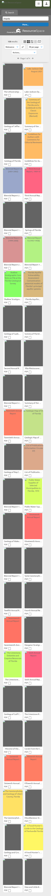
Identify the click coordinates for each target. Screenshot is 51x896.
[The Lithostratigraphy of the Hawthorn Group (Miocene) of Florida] (13, 77)
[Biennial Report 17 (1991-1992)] (13, 491)
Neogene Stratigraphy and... (37, 645)
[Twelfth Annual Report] (13, 595)
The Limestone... (12, 679)
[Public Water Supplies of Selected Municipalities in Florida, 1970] (33, 491)
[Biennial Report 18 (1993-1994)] (13, 872)
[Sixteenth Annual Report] (13, 768)
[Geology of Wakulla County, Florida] (13, 526)
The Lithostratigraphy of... (16, 91)
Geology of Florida (12, 161)
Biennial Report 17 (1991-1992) (17, 506)
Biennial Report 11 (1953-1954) (17, 575)
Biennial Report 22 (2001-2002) (17, 195)
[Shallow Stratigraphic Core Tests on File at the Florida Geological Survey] (13, 284)
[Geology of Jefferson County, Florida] (13, 111)
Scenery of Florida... (33, 333)
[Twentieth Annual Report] (13, 422)
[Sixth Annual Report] (33, 664)
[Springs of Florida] (33, 215)
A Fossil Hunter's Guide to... (37, 852)
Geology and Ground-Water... (17, 852)
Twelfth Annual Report (14, 610)
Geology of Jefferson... (14, 126)
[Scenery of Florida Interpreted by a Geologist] (33, 319)
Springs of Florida (33, 230)
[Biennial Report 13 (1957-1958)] (33, 249)
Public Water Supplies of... (36, 506)
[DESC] (23, 47)
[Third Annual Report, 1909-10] (33, 180)
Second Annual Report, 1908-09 (18, 368)
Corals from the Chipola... (36, 748)
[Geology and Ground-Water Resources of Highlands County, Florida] (13, 837)
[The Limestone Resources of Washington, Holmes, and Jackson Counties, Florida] (33, 699)
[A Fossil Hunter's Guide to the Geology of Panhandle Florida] (33, 837)
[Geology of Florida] (13, 146)
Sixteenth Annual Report (15, 783)
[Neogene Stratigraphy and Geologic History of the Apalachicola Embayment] (33, 630)
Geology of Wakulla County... (17, 541)
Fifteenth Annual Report (36, 783)
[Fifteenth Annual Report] (33, 768)
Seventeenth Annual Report (16, 645)
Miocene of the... (12, 748)
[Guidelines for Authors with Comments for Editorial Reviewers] (33, 146)
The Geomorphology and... (16, 818)
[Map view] (39, 41)
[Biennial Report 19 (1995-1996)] (13, 215)
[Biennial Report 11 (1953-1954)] (13, 561)
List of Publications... (34, 472)
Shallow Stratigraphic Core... (17, 299)
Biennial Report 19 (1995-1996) (17, 230)
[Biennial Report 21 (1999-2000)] (13, 249)
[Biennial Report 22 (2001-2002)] (13, 180)
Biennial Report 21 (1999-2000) (17, 264)
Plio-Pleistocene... (33, 368)
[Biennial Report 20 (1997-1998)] (13, 388)
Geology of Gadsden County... (17, 333)
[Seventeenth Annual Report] (13, 630)
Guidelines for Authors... (36, 161)
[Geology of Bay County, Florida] (13, 457)
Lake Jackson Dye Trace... (36, 91)
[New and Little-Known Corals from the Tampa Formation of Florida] (33, 872)
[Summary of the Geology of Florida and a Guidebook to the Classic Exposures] (33, 388)
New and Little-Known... (35, 887)
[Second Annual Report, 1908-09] (13, 353)
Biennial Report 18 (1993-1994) (17, 887)
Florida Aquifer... (33, 299)
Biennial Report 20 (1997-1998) (17, 403)
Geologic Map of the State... (37, 437)
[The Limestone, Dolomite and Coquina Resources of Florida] (13, 664)
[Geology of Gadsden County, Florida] (13, 319)
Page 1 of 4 (25, 58)
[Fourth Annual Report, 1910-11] (33, 595)
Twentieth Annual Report (15, 437)
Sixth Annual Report (34, 679)
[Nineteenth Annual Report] (33, 526)
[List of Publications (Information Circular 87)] (33, 457)
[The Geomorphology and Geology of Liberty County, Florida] (13, 803)
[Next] (32, 58)
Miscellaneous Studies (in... (37, 818)
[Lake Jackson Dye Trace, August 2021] (33, 77)
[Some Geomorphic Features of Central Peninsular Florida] (33, 561)
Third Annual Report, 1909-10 (38, 195)
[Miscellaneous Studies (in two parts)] (33, 803)
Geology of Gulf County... (15, 714)
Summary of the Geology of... (38, 126)
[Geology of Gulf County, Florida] (13, 699)
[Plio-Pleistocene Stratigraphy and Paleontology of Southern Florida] (33, 353)
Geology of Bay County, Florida (18, 472)
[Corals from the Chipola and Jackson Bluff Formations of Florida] (33, 734)
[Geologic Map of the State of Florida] (33, 422)
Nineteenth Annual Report (37, 541)
